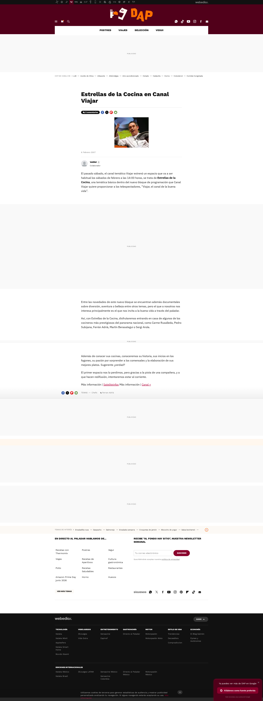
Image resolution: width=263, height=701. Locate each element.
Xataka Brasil (62, 676)
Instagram (194, 21)
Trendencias (173, 634)
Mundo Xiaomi (62, 654)
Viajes (59, 559)
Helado (146, 76)
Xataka (59, 634)
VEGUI (159, 30)
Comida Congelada (195, 76)
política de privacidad (170, 559)
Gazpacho (97, 530)
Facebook (201, 21)
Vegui (111, 550)
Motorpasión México (151, 673)
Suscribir (181, 553)
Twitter (106, 112)
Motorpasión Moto (153, 638)
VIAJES (122, 30)
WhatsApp (176, 21)
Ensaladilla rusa (82, 530)
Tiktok (182, 21)
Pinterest (181, 591)
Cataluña (156, 76)
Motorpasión (151, 634)
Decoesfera (173, 638)
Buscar (68, 21)
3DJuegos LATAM (86, 672)
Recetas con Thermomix (62, 552)
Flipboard (111, 112)
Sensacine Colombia (105, 677)
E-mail (207, 21)
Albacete (101, 76)
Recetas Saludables (88, 570)
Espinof (104, 638)
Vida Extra (83, 638)
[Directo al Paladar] (131, 14)
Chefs (94, 393)
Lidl (74, 76)
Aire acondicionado (130, 76)
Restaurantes (115, 568)
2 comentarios (91, 112)
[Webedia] (63, 618)
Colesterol (178, 76)
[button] (94, 162)
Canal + (146, 384)
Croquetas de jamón (148, 530)
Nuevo (62, 21)
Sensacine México (109, 672)
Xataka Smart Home (62, 648)
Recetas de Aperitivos (88, 561)
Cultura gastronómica (115, 561)
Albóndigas (113, 76)
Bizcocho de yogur (169, 530)
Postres (86, 550)
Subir (198, 619)
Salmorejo (110, 530)
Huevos (112, 577)
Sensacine (105, 634)
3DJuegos (82, 634)
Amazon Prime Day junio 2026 (66, 579)
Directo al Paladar (131, 634)
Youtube (188, 21)
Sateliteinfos (111, 384)
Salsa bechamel (188, 530)
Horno (167, 76)
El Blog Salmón (197, 634)
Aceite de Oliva (86, 76)
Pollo (58, 568)
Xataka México (62, 672)
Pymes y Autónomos (195, 639)
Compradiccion (175, 643)
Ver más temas (64, 591)
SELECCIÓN (141, 30)
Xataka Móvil (61, 638)
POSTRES (105, 30)
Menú (56, 21)
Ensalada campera (127, 530)
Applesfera (61, 643)
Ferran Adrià (108, 393)
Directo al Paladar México (131, 673)
